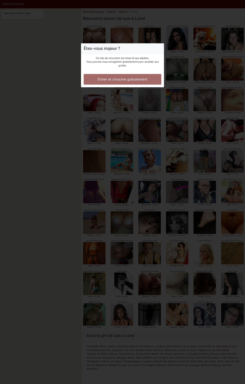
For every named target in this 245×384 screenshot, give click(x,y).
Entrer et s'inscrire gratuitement (122, 79)
